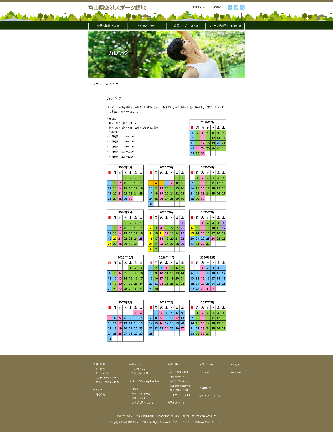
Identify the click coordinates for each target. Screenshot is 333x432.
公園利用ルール (197, 7)
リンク (202, 380)
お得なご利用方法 (179, 381)
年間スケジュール (141, 393)
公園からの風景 (140, 373)
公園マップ (186, 25)
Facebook (236, 372)
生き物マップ (139, 369)
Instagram (236, 364)
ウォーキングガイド (180, 394)
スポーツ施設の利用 (178, 372)
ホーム (97, 83)
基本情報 (100, 369)
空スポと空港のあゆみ (107, 382)
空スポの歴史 (102, 373)
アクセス (146, 25)
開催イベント (139, 398)
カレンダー (205, 372)
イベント (134, 389)
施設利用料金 (177, 377)
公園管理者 (216, 7)
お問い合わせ (206, 364)
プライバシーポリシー (211, 396)
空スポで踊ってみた (142, 402)
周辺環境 (100, 394)
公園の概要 (108, 25)
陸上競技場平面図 (179, 390)
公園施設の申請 (176, 402)
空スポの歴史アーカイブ (108, 377)
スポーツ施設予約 (224, 25)
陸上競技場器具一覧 (180, 385)
